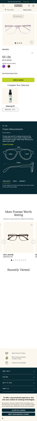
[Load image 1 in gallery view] (15, 43)
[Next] (34, 1)
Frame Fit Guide (8, 144)
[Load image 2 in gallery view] (17, 43)
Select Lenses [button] (18, 80)
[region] (18, 1)
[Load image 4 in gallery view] (21, 43)
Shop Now (26, 1)
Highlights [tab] (6, 181)
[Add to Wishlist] (32, 53)
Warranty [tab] (22, 181)
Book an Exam (27, 9)
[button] (3, 5)
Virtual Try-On (19, 16)
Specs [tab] (15, 181)
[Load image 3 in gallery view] (19, 43)
